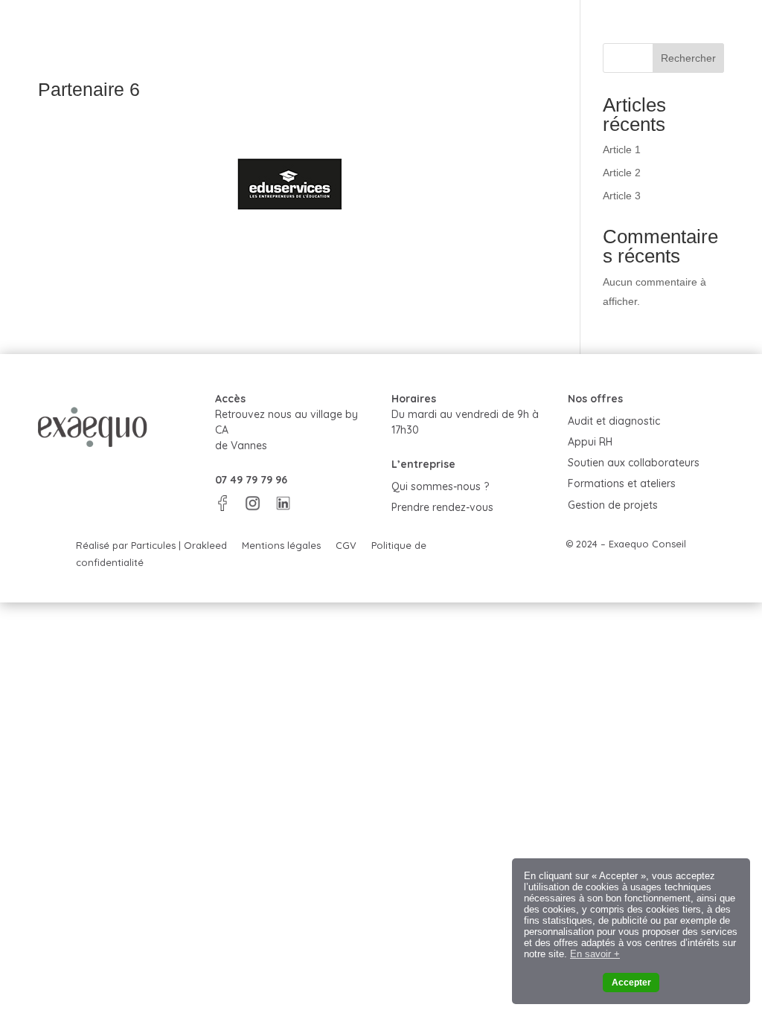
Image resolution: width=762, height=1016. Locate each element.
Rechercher (688, 58)
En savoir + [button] (595, 953)
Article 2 (622, 173)
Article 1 (622, 149)
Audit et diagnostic (614, 421)
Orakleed (205, 545)
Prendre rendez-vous (442, 507)
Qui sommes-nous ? (440, 486)
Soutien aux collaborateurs (633, 462)
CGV (346, 545)
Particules (153, 545)
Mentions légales (281, 545)
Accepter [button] (631, 982)
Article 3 (622, 196)
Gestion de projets (613, 505)
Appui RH (590, 441)
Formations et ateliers (622, 483)
